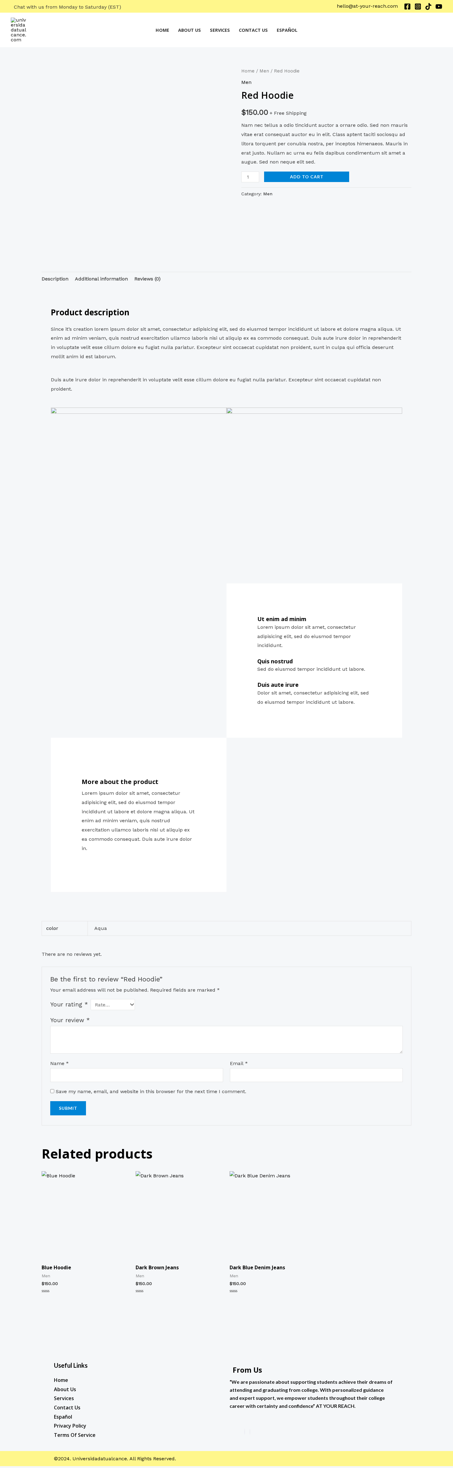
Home (162, 30)
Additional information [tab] (101, 279)
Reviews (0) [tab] (147, 279)
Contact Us (253, 30)
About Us (189, 30)
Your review (70, 1020)
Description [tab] (55, 279)
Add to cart (307, 176)
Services (220, 30)
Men (264, 71)
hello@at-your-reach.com (367, 6)
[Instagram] (417, 6)
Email (239, 1063)
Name (59, 1063)
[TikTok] (428, 6)
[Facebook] (407, 6)
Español (287, 30)
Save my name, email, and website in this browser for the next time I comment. (151, 1091)
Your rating (69, 1004)
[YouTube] (438, 6)
